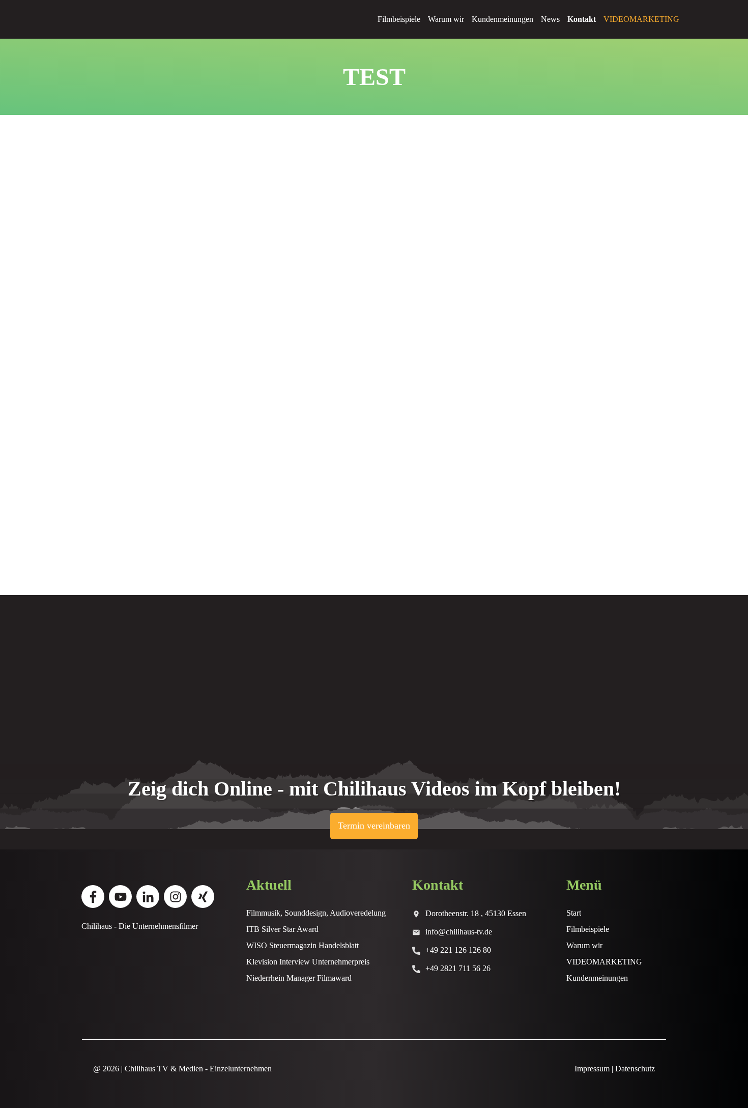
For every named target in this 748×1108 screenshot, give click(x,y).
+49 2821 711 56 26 (458, 968)
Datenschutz (635, 1068)
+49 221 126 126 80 (458, 950)
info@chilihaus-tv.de (458, 931)
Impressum (592, 1068)
